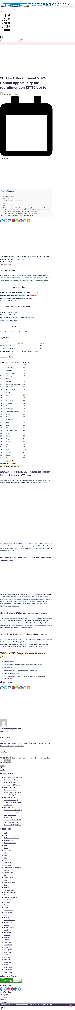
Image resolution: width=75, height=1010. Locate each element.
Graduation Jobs (9, 883)
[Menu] (1, 11)
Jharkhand (7, 900)
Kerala (6, 905)
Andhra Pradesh (9, 840)
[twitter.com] (7, 20)
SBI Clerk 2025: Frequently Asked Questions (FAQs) (17, 215)
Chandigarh (8, 863)
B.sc (5, 853)
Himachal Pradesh (10, 892)
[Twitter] (5, 220)
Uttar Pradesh (8, 967)
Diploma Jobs (8, 877)
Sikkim (6, 955)
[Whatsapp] (17, 220)
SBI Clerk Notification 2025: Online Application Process (21, 213)
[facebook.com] (7, 17)
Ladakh (6, 907)
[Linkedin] (9, 220)
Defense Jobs (8, 873)
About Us (3, 1000)
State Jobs (7, 957)
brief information (10, 196)
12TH (5, 835)
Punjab (6, 947)
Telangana (7, 962)
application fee (9, 204)
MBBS (6, 930)
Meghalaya (7, 932)
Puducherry (8, 945)
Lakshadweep (8, 910)
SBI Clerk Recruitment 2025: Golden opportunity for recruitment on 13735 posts (26, 208)
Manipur (6, 925)
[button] (19, 41)
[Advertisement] (26, 60)
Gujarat (6, 885)
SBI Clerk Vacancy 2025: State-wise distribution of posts (21, 211)
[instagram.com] (7, 27)
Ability (7, 202)
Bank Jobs (7, 855)
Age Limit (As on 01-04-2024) (14, 200)
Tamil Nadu (7, 960)
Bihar (5, 858)
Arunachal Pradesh (10, 843)
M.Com (6, 915)
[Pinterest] (13, 220)
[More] (28, 220)
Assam (6, 845)
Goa (5, 880)
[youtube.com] (7, 31)
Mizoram (7, 935)
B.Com (6, 848)
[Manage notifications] (70, 1005)
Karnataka (7, 902)
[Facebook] (2, 220)
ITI (4, 895)
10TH (5, 833)
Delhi (5, 875)
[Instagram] (21, 220)
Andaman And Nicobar (11, 838)
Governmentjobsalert (10, 728)
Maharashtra (8, 922)
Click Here (13, 463)
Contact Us (4, 1002)
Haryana (6, 887)
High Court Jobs (9, 890)
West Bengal (8, 972)
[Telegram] (24, 220)
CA (5, 860)
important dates (10, 198)
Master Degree (9, 927)
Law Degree (8, 912)
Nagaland (7, 937)
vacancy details (10, 206)
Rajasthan (7, 952)
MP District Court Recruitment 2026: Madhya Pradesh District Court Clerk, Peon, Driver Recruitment (13, 812)
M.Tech (6, 917)
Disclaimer (3, 997)
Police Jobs (7, 942)
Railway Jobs (8, 950)
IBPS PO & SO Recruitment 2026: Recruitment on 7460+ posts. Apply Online (12, 822)
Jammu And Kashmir (10, 897)
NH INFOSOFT (49, 1005)
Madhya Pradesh (9, 920)
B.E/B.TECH (7, 850)
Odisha (6, 940)
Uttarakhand (8, 969)
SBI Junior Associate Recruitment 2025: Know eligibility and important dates (27, 209)
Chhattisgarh (8, 865)
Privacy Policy (4, 995)
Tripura (6, 965)
